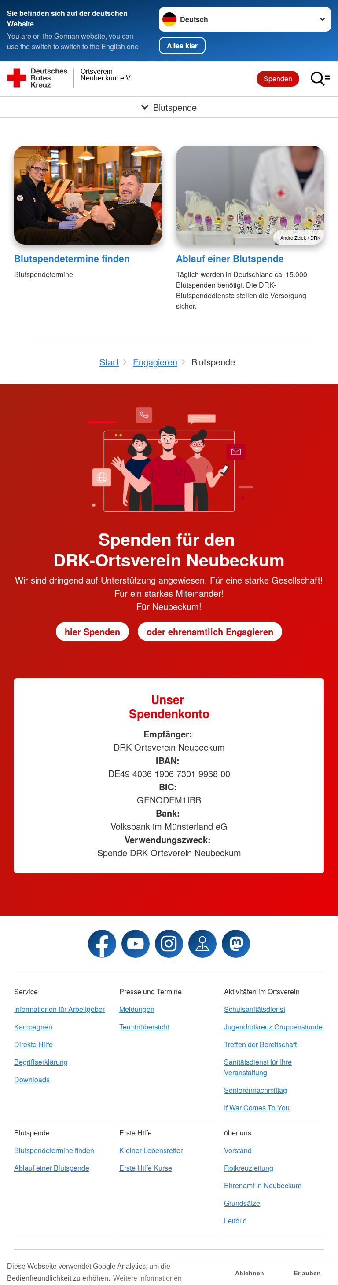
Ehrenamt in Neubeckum (262, 1185)
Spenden (278, 78)
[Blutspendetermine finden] (88, 195)
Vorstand (238, 1150)
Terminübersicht (144, 1027)
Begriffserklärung (41, 1062)
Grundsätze (242, 1203)
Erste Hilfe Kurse (145, 1168)
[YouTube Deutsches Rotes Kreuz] (135, 944)
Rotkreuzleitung (248, 1168)
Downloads (32, 1079)
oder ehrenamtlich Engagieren (210, 631)
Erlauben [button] (307, 1273)
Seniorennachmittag (255, 1090)
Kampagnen (33, 1027)
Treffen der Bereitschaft (260, 1044)
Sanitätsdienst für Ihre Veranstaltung (258, 1067)
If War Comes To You (257, 1107)
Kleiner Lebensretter (151, 1150)
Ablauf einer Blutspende (230, 258)
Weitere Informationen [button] (147, 1278)
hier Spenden (92, 631)
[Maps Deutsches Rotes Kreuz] (202, 944)
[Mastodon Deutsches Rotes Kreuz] (236, 944)
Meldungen (136, 1009)
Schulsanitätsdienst (254, 1009)
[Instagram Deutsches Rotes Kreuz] (169, 944)
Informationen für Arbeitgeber (59, 1009)
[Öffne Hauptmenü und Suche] (320, 78)
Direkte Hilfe (33, 1044)
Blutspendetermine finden (72, 258)
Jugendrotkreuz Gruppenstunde (273, 1027)
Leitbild (235, 1221)
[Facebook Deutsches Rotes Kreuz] (102, 944)
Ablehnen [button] (249, 1273)
